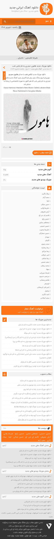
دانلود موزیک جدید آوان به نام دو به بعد (36, 345)
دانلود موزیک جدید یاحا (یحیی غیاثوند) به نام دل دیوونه (30, 402)
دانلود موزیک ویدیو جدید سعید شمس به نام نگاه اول (32, 487)
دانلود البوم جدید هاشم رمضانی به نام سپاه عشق (34, 509)
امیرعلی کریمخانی (43, 287)
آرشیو (4, 445)
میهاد (47, 269)
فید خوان (28, 535)
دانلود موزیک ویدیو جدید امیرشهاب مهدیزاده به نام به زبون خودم (28, 476)
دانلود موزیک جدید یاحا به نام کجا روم (36, 389)
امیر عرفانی (45, 255)
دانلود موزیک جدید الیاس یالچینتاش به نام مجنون (32, 411)
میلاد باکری (45, 194)
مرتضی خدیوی (44, 276)
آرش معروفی (44, 212)
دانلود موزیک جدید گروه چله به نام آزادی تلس (34, 415)
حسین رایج (45, 219)
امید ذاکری (45, 294)
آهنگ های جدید (36, 69)
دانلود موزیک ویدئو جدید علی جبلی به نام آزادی (34, 483)
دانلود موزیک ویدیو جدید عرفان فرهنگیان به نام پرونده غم (31, 480)
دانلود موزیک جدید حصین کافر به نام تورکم (35, 362)
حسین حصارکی (44, 233)
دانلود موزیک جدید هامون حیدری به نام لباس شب (31, 66)
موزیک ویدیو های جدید (41, 180)
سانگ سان (22, 522)
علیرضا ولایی (45, 208)
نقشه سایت (19, 535)
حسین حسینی (44, 226)
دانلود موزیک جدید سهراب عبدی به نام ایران (34, 328)
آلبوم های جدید (44, 169)
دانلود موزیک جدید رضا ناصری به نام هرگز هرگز (34, 419)
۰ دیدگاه (5, 147)
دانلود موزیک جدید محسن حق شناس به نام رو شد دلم (31, 398)
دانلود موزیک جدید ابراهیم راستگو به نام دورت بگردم (32, 393)
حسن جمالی (45, 204)
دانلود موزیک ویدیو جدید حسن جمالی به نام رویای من (32, 491)
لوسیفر (46, 283)
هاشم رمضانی (44, 280)
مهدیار (47, 237)
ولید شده (10, 535)
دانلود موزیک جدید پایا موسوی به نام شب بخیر (33, 385)
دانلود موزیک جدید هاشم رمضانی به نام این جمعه (32, 350)
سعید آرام (46, 197)
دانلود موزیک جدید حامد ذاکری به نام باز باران (34, 324)
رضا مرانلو (45, 251)
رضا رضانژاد (45, 247)
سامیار (47, 291)
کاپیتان (47, 240)
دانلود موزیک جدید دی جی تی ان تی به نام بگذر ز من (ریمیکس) (27, 337)
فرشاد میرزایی (44, 273)
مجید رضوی (45, 244)
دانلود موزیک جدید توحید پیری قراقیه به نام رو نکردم (32, 366)
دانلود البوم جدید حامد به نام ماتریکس (37, 501)
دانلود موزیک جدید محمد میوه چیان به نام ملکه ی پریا (31, 341)
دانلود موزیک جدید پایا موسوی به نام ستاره (35, 380)
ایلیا (48, 201)
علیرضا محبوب (44, 230)
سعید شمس (45, 262)
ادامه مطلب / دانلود (41, 152)
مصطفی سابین (44, 222)
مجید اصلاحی (44, 298)
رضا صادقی (45, 258)
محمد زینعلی (45, 265)
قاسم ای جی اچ (44, 215)
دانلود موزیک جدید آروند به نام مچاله (37, 333)
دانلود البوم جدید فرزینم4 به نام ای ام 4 (37, 505)
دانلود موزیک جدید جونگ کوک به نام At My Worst (32, 406)
